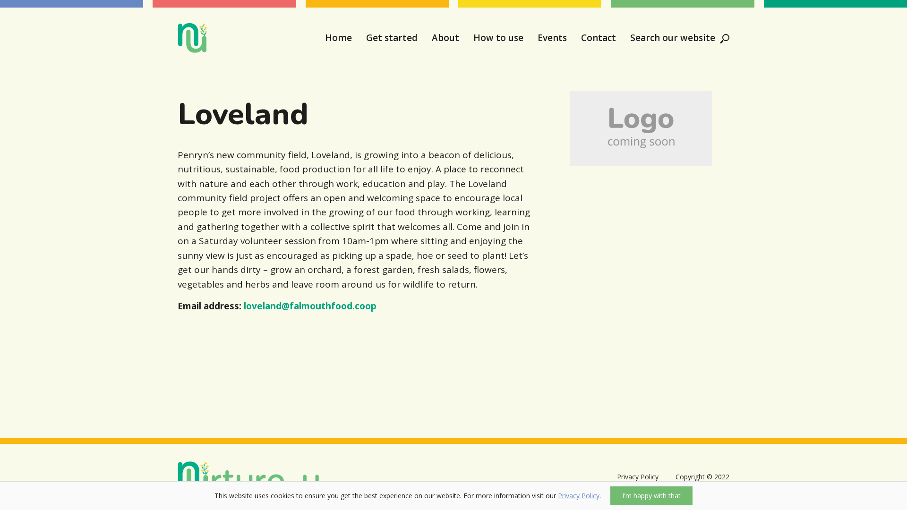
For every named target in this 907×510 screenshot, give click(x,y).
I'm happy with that (651, 495)
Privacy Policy (578, 495)
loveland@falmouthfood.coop (310, 306)
